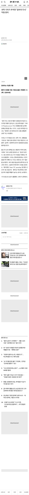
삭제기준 (26, 233)
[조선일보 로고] (14, 2)
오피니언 (3, 492)
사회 (20, 492)
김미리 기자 (4, 38)
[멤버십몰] (14, 198)
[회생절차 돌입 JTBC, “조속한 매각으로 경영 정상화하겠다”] (5, 264)
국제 (15, 492)
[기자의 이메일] (7, 191)
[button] (2, 2)
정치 (9, 492)
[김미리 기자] (3, 187)
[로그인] (27, 2)
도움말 (20, 233)
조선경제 (26, 492)
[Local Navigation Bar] (2, 2)
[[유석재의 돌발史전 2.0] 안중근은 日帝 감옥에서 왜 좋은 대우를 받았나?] (5, 255)
